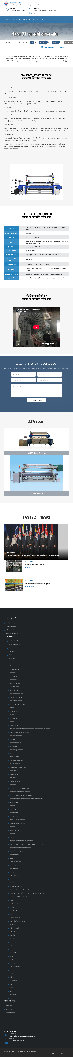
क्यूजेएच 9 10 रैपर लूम (15, 683)
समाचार (42, 19)
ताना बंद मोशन (13, 991)
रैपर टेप (11, 879)
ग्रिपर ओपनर (12, 778)
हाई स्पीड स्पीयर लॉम (13, 641)
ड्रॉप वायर (12, 974)
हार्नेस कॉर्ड (12, 883)
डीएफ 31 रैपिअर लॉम (14, 816)
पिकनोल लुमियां (13, 771)
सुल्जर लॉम (12, 872)
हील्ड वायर (12, 988)
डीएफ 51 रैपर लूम (14, 869)
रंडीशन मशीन (12, 673)
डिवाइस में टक (13, 995)
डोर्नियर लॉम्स (12, 932)
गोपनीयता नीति (13, 865)
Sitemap (53, 1053)
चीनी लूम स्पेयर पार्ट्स (14, 876)
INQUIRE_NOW (63, 47)
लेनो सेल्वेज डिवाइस (14, 981)
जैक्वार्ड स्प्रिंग (13, 785)
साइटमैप (11, 960)
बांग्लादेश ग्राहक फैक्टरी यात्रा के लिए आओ (37, 564)
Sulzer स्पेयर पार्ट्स (14, 830)
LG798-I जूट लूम (14, 725)
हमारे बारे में (35, 19)
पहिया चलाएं (12, 834)
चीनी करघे (12, 708)
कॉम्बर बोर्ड (12, 837)
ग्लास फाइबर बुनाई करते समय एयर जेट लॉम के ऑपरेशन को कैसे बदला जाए (26, 799)
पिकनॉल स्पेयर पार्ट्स (14, 711)
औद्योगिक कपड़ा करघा (13, 655)
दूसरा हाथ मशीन (13, 746)
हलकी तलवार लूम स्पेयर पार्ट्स (12, 626)
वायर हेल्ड (12, 722)
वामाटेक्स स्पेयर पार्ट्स (14, 774)
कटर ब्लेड (12, 998)
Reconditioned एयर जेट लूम (17, 823)
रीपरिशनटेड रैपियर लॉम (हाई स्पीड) (18, 767)
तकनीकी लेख (12, 963)
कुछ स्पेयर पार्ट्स (13, 911)
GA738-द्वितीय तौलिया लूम (36, 453)
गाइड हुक (12, 914)
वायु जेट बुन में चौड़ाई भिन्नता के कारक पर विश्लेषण (21, 795)
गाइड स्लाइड (12, 984)
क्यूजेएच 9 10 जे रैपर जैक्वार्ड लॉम (17, 820)
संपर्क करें (12, 977)
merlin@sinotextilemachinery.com (45, 10)
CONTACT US (10, 1031)
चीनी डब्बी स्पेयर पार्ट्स (15, 781)
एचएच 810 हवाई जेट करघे (16, 701)
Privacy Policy (64, 1053)
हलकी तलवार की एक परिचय (16, 736)
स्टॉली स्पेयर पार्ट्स (14, 718)
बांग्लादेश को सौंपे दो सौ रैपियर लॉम (17, 921)
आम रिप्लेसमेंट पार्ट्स (10, 623)
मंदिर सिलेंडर (12, 935)
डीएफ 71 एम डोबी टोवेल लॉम (16, 697)
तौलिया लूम (55, 42)
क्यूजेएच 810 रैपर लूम (14, 757)
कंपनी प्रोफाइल (13, 680)
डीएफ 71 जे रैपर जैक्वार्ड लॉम (16, 760)
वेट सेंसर (11, 956)
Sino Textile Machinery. (19, 1052)
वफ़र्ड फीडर (12, 946)
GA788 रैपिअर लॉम (14, 690)
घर (32, 42)
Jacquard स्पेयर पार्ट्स (12, 633)
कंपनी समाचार (13, 942)
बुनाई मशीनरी (7, 19)
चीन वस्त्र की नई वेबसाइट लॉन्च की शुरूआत (37, 583)
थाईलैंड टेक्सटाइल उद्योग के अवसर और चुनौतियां (20, 848)
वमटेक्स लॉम (12, 827)
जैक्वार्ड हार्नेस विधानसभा (15, 918)
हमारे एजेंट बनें (13, 753)
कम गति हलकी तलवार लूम (14, 644)
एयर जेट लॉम (12, 658)
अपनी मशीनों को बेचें (14, 813)
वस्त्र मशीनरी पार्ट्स (27, 19)
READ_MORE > (29, 568)
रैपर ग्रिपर (12, 715)
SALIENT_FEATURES (22, 43)
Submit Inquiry (37, 400)
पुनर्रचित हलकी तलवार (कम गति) (17, 704)
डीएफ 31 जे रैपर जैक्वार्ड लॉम (16, 694)
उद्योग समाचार (13, 953)
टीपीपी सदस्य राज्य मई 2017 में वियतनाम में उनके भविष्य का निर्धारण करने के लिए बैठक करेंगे (33, 555)
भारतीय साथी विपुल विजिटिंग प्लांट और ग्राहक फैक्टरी (21, 841)
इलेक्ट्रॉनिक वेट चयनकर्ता (15, 967)
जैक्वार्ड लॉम (11, 648)
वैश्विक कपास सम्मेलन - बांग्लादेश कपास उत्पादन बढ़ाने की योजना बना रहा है (26, 844)
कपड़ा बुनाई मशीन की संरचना (16, 851)
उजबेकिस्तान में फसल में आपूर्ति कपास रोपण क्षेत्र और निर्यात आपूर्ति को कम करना (27, 893)
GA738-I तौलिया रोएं (36, 493)
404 (11, 970)
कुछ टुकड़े (12, 907)
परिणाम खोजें (12, 939)
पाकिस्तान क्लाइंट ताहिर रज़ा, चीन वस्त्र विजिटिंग (20, 890)
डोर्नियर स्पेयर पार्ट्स (14, 928)
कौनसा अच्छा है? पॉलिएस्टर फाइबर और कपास (20, 897)
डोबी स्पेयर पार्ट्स (10, 630)
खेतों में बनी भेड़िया (16, 19)
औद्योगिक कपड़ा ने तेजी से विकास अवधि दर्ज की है (20, 792)
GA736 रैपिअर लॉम (14, 687)
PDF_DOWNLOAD (49, 47)
